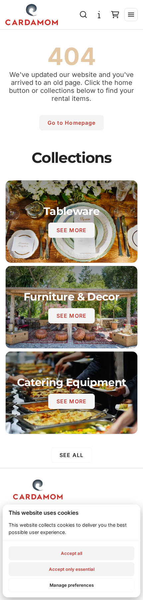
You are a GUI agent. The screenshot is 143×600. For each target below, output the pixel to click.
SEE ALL (71, 455)
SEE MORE (71, 230)
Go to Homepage (72, 122)
